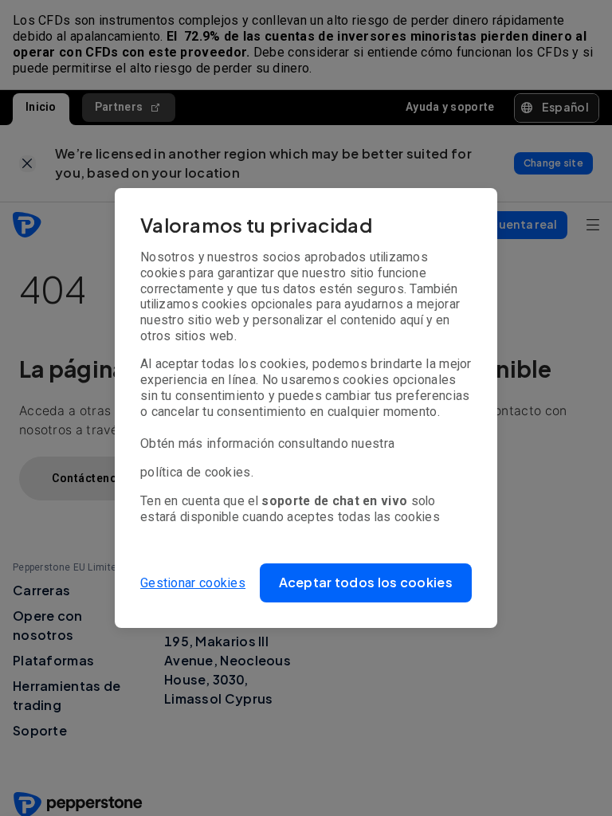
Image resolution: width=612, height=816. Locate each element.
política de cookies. (196, 472)
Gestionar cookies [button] (192, 582)
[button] (366, 582)
